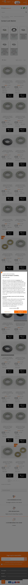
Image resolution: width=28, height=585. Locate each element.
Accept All (20, 311)
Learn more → (7, 311)
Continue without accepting (8, 273)
